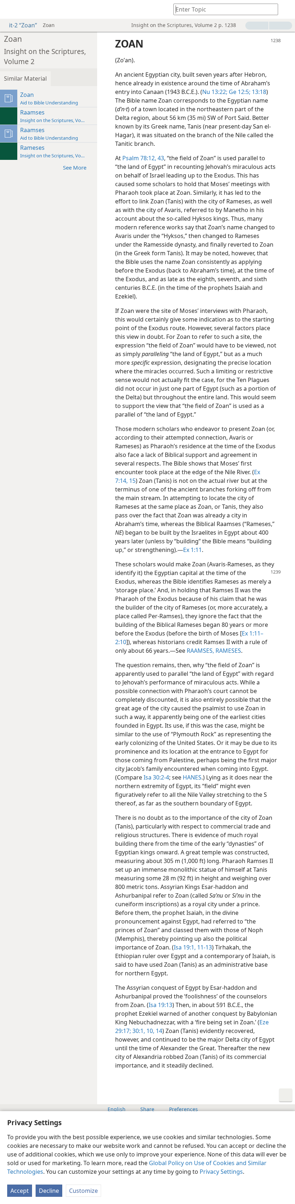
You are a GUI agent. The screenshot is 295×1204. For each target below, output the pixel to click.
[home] (10, 9)
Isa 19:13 (160, 1005)
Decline (49, 1191)
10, (149, 1031)
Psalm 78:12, (139, 158)
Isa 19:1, (185, 947)
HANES (192, 777)
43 (160, 158)
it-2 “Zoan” (23, 25)
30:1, (138, 1031)
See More (74, 167)
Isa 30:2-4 (156, 777)
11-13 (204, 947)
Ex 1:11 (192, 550)
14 (158, 1031)
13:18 (258, 92)
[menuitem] (10, 9)
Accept (19, 1191)
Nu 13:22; (214, 92)
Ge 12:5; (238, 92)
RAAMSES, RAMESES (214, 651)
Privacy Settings (221, 1172)
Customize (83, 1191)
